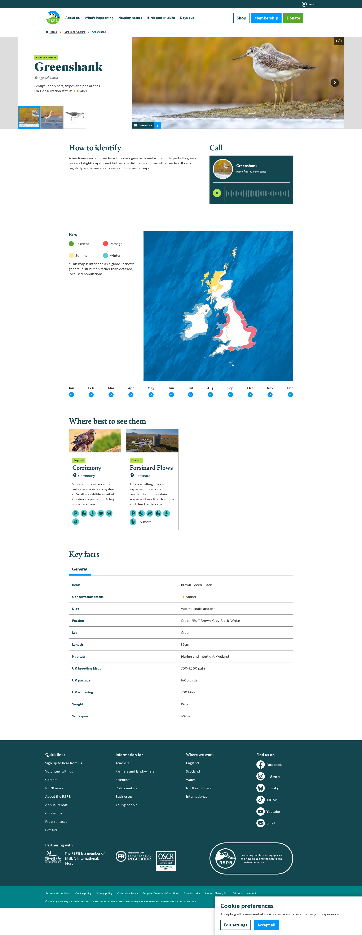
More (69, 863)
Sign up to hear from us (63, 762)
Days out (187, 17)
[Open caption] (157, 125)
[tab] (80, 569)
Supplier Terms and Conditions (161, 893)
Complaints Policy (127, 893)
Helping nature (130, 17)
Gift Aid (51, 829)
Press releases (56, 821)
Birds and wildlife (161, 17)
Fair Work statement (244, 893)
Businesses (124, 796)
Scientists (123, 779)
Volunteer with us (59, 771)
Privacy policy (104, 893)
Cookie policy (83, 893)
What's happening (99, 17)
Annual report (56, 804)
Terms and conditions (58, 893)
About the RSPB (58, 796)
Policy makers (126, 788)
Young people (127, 804)
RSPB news (54, 788)
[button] (217, 193)
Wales (190, 779)
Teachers (122, 762)
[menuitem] (72, 17)
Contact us (53, 813)
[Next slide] (334, 82)
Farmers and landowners (135, 771)
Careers (51, 779)
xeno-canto (259, 171)
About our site (192, 893)
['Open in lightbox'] (239, 83)
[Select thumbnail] (29, 117)
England (192, 762)
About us (72, 17)
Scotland (193, 771)
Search (312, 4)
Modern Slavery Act (216, 893)
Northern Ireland (199, 788)
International (196, 796)
